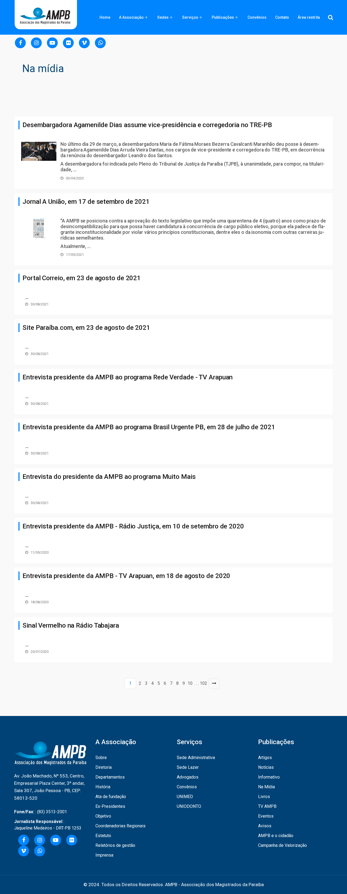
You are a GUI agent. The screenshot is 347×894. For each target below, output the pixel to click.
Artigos (265, 757)
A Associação (131, 17)
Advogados (187, 777)
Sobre (101, 757)
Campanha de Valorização (282, 845)
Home (104, 17)
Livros (264, 796)
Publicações (223, 17)
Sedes (163, 17)
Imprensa (104, 855)
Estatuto (103, 835)
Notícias (266, 767)
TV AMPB (267, 806)
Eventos (266, 816)
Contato (282, 17)
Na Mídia (266, 786)
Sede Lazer (188, 767)
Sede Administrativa (196, 757)
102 (203, 683)
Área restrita (309, 17)
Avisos (264, 825)
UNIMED (185, 796)
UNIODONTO (189, 806)
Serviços (190, 17)
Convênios (257, 17)
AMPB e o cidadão (275, 835)
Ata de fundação (110, 796)
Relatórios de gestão (115, 845)
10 (190, 683)
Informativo (269, 777)
